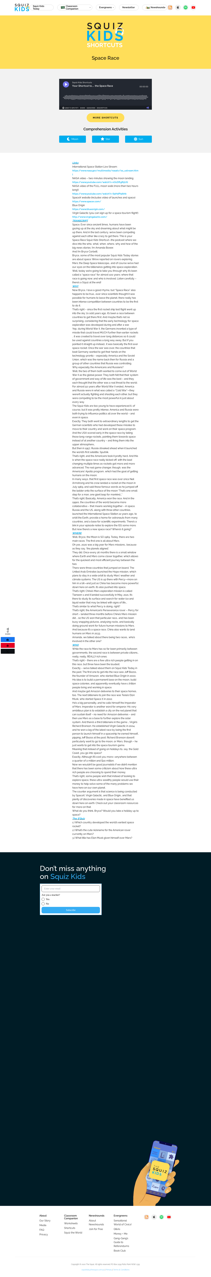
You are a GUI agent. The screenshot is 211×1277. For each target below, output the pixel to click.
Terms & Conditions (121, 1270)
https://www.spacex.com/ (86, 201)
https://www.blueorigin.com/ (88, 209)
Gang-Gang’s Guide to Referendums (121, 1242)
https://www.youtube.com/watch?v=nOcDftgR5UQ (100, 182)
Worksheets (71, 1223)
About (43, 1215)
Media (42, 1225)
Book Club (120, 1250)
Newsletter (128, 7)
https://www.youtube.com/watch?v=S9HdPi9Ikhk (99, 193)
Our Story (45, 1220)
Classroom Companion (71, 1217)
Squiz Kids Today (38, 7)
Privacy (43, 1234)
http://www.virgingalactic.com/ (89, 217)
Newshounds (96, 1215)
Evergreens (105, 7)
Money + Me (120, 1233)
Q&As (117, 1229)
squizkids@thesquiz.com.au (93, 1270)
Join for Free (96, 1229)
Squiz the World (73, 1232)
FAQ (41, 1229)
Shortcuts (69, 1228)
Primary (109, 1270)
